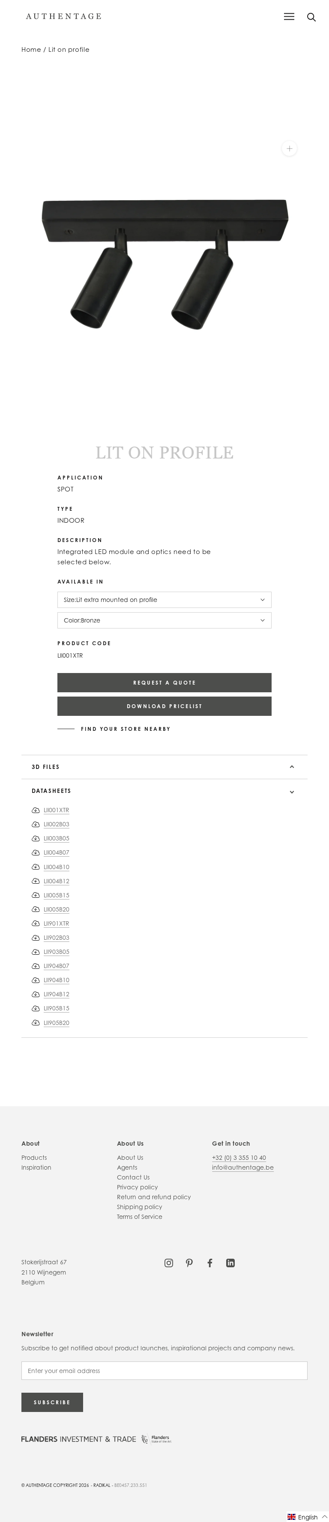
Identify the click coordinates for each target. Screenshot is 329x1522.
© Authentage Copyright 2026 (55, 1485)
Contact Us (133, 1177)
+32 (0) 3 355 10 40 (239, 1157)
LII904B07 (56, 965)
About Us (130, 1157)
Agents (127, 1167)
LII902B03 (56, 937)
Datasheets (52, 790)
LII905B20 (56, 1022)
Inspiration (36, 1167)
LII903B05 (56, 951)
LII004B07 (56, 852)
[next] (31, 423)
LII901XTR (56, 923)
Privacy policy (137, 1187)
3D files (46, 766)
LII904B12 (56, 994)
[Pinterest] (189, 1262)
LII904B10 (56, 979)
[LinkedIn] (230, 1262)
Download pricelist (165, 706)
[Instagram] (168, 1262)
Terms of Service (139, 1216)
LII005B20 (56, 909)
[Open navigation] (289, 16)
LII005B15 (56, 895)
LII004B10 (56, 866)
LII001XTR (56, 809)
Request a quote (164, 682)
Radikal (102, 1485)
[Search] (311, 16)
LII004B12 (56, 881)
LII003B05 (56, 838)
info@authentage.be (243, 1167)
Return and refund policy (154, 1196)
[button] (308, 1516)
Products (34, 1157)
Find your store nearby (126, 729)
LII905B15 (56, 1008)
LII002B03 (56, 824)
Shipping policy (139, 1206)
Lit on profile (69, 49)
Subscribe (52, 1402)
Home (31, 49)
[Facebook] (210, 1262)
